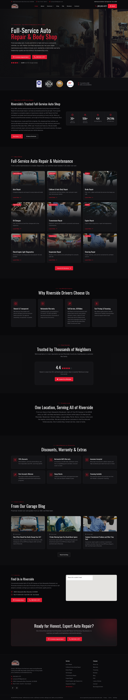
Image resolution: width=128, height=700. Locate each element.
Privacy (105, 697)
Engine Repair (69, 678)
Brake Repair (69, 670)
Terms (110, 697)
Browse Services (31, 136)
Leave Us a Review (65, 379)
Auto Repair (69, 664)
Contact (76, 6)
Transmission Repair (71, 675)
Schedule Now (19, 600)
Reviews (69, 6)
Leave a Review (97, 681)
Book (113, 6)
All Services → (70, 686)
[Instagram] (16, 687)
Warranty (95, 667)
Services (49, 6)
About (42, 6)
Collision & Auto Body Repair (73, 667)
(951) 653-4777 (102, 6)
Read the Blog (64, 554)
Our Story (16, 136)
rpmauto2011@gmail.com (57, 1)
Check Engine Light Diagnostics (74, 681)
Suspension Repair (70, 684)
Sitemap (115, 697)
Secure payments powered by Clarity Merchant (91, 697)
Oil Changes (69, 672)
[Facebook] (12, 687)
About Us (95, 664)
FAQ (63, 6)
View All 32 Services (63, 268)
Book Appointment (98, 686)
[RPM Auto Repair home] (15, 6)
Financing (95, 670)
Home (36, 6)
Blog (57, 6)
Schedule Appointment (22, 57)
